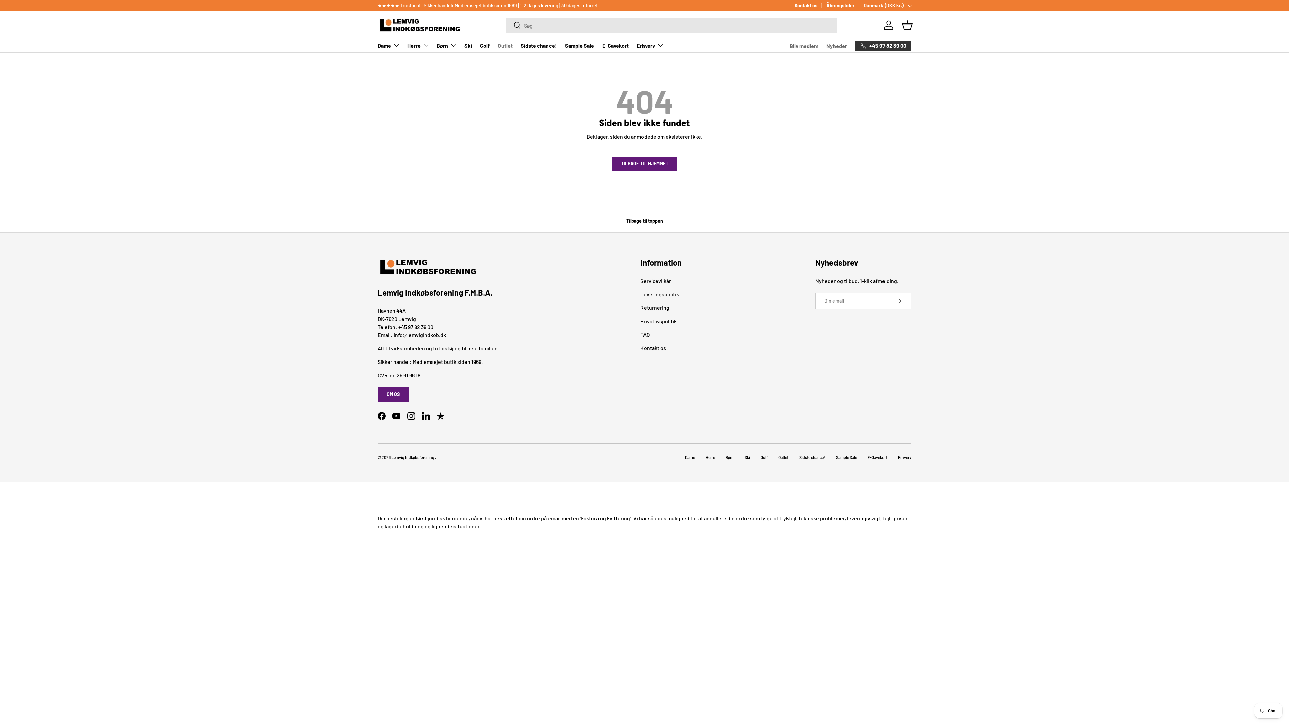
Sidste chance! (539, 45)
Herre (414, 45)
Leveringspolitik (659, 294)
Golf (485, 45)
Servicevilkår (655, 281)
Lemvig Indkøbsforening (412, 457)
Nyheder (836, 46)
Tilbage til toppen (644, 221)
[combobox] (671, 25)
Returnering (654, 307)
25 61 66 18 (408, 375)
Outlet (505, 45)
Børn (442, 45)
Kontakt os (806, 5)
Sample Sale (579, 45)
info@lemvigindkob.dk (420, 335)
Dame (384, 45)
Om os (393, 394)
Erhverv (646, 45)
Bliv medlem (804, 46)
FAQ (645, 334)
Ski (468, 45)
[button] (907, 25)
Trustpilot (410, 5)
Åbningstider (840, 5)
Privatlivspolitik (658, 321)
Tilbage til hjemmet (644, 163)
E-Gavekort (615, 45)
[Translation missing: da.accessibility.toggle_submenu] (396, 45)
